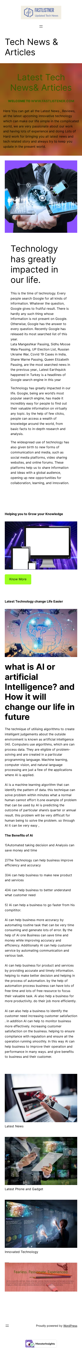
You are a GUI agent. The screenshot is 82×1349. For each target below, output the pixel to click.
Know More (17, 579)
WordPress (70, 1325)
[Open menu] (41, 26)
